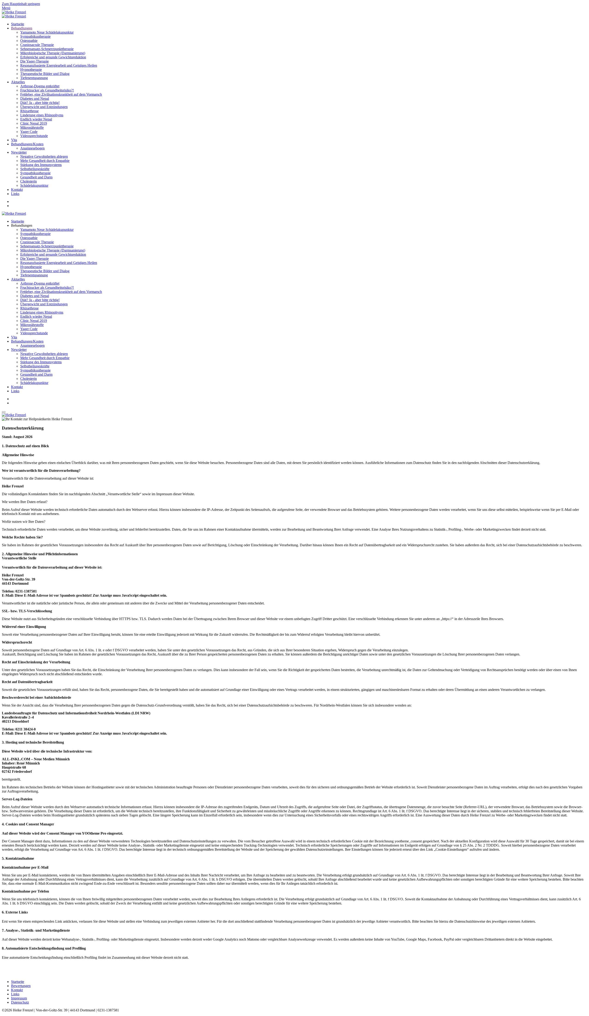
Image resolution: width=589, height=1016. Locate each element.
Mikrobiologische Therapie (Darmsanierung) (52, 53)
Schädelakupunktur (34, 185)
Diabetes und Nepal (34, 98)
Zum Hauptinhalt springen (21, 4)
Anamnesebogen (32, 148)
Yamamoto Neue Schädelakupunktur (47, 32)
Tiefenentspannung (34, 78)
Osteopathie (29, 41)
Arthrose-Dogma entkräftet (39, 86)
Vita (14, 140)
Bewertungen (21, 986)
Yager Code (29, 132)
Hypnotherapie (31, 70)
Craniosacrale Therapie (37, 45)
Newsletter (19, 152)
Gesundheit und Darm (36, 177)
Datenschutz (20, 1002)
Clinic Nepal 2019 (33, 123)
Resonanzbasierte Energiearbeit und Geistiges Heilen (58, 65)
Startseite (17, 24)
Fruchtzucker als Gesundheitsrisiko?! (47, 90)
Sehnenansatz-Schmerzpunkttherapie (47, 49)
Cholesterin (28, 181)
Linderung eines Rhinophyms (41, 115)
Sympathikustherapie (35, 36)
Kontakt (17, 190)
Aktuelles (18, 82)
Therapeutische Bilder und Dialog (44, 74)
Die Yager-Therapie (34, 61)
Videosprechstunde (34, 136)
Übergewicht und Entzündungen (44, 107)
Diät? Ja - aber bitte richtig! (40, 103)
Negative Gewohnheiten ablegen (44, 156)
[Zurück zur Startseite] (14, 12)
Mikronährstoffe (32, 127)
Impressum (19, 998)
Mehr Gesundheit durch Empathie (44, 161)
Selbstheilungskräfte (34, 169)
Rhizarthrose (29, 111)
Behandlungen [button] (21, 225)
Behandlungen (21, 28)
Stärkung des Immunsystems (41, 165)
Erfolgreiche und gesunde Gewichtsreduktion (53, 57)
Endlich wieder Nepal (36, 119)
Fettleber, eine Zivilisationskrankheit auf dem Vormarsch (61, 94)
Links (15, 194)
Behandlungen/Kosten (27, 144)
